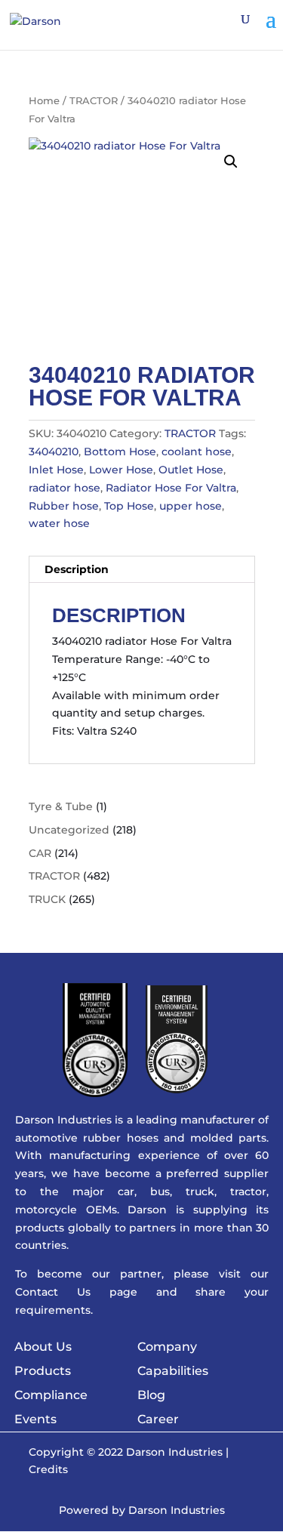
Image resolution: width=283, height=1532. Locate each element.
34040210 (53, 451)
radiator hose (64, 488)
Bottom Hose (120, 451)
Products (42, 1371)
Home (44, 100)
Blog (151, 1395)
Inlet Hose (56, 469)
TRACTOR (93, 100)
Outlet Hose (190, 469)
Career (158, 1419)
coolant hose (196, 451)
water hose (59, 523)
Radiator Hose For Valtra (171, 488)
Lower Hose (121, 469)
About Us (43, 1346)
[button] (231, 161)
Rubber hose (64, 506)
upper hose (190, 506)
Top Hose (129, 506)
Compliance (51, 1395)
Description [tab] (77, 569)
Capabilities (172, 1371)
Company (167, 1346)
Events (35, 1419)
